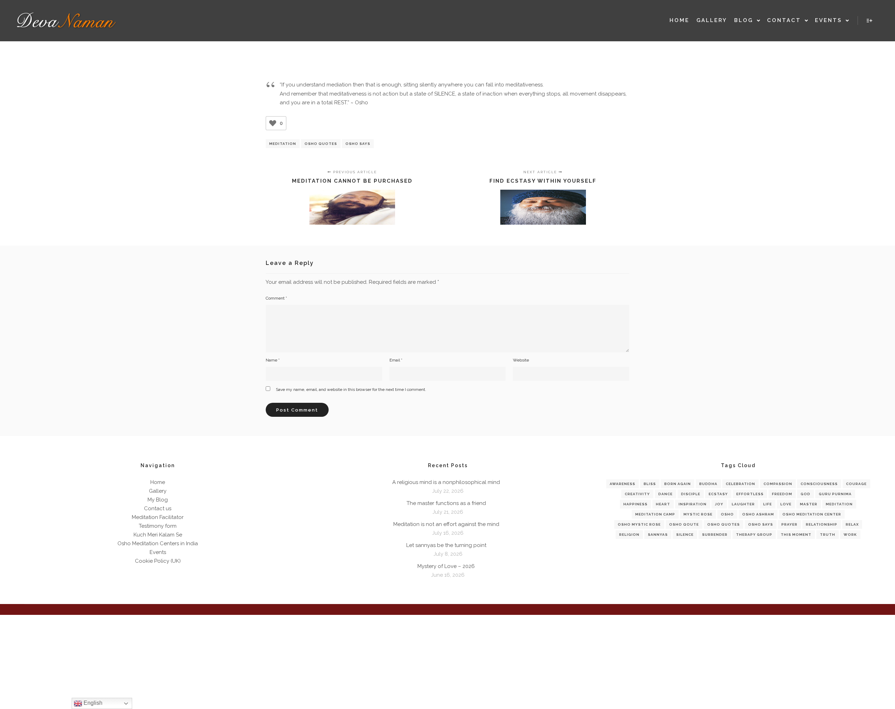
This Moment (796, 534)
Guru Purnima (835, 494)
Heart (663, 504)
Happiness (635, 504)
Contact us (157, 508)
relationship (821, 524)
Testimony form (158, 526)
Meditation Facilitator (158, 517)
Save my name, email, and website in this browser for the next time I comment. (351, 389)
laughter (743, 504)
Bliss (650, 484)
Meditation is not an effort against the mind (446, 524)
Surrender (715, 534)
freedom (782, 494)
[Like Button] (272, 123)
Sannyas (658, 534)
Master (808, 504)
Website (521, 360)
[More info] (869, 20)
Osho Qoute (684, 524)
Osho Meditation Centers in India (157, 543)
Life (767, 504)
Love (786, 504)
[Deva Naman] (66, 20)
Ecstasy (718, 494)
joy (719, 504)
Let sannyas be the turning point (446, 545)
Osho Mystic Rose (639, 524)
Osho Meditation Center (811, 514)
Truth (827, 534)
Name (273, 360)
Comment (276, 298)
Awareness (622, 484)
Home (157, 482)
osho (727, 514)
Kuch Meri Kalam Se (158, 535)
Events (158, 552)
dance (665, 494)
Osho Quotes (321, 144)
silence (685, 534)
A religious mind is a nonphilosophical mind (446, 482)
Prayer (789, 524)
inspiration (693, 504)
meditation (282, 144)
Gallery (157, 491)
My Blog (158, 500)
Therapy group (754, 534)
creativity (637, 494)
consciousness (819, 484)
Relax (852, 524)
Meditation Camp (655, 514)
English (92, 703)
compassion (778, 484)
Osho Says (357, 144)
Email (395, 360)
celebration (740, 484)
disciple (690, 494)
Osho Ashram (758, 514)
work (850, 534)
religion (629, 534)
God (805, 494)
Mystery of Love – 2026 (446, 566)
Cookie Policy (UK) (158, 561)
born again (677, 484)
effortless (750, 494)
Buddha (708, 484)
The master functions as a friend (446, 503)
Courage (856, 484)
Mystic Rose (698, 514)
